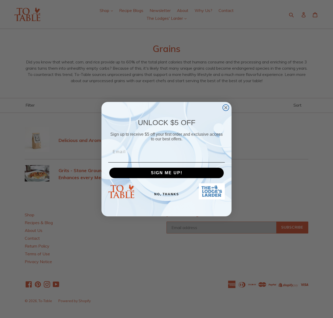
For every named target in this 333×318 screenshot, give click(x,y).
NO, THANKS (166, 194)
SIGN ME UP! (166, 173)
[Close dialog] (226, 108)
